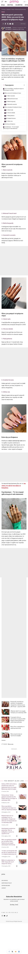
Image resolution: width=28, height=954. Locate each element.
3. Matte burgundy (10, 101)
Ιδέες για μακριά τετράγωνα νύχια (13, 107)
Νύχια (3, 11)
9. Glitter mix (9, 121)
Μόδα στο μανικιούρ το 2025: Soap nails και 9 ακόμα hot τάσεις (8, 861)
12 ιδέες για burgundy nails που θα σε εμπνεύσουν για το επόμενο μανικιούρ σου (9, 852)
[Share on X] (8, 24)
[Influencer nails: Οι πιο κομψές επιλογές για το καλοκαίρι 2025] (5, 712)
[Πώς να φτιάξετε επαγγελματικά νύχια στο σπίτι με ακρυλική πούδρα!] (22, 807)
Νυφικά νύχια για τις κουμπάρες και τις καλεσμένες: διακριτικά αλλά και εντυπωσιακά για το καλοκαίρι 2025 (9, 819)
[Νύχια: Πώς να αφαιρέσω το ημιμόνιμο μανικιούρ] (5, 727)
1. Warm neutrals (10, 96)
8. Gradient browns (11, 118)
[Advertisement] (14, 195)
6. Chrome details (10, 112)
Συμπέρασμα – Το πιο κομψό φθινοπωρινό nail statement (11, 127)
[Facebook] (2, 916)
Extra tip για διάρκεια (10, 124)
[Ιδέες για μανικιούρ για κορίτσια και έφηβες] (5, 735)
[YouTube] (4, 916)
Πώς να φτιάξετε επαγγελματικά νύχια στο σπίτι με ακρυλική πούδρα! (9, 807)
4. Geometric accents (11, 104)
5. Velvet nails (9, 110)
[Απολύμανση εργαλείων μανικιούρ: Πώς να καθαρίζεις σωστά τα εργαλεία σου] (22, 830)
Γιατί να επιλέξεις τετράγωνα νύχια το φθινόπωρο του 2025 (13, 89)
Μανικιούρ (10, 744)
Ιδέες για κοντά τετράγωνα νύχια (13, 93)
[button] (3, 2)
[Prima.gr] (14, 1)
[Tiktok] (7, 916)
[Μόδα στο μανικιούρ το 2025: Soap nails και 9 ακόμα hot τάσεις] (22, 861)
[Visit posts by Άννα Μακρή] (3, 28)
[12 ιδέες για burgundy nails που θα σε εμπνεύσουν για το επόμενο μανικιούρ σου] (22, 852)
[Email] (10, 24)
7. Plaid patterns (10, 115)
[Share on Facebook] (5, 24)
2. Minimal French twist (12, 98)
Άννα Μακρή (8, 27)
